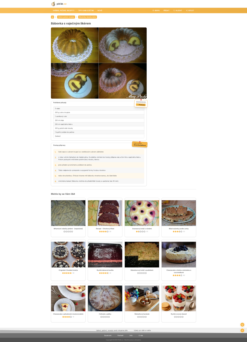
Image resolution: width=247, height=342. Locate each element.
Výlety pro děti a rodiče (142, 330)
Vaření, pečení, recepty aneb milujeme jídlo (112, 330)
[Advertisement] (173, 35)
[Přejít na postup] (242, 330)
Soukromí (107, 335)
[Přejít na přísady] (242, 324)
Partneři (120, 335)
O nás (141, 335)
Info (130, 335)
